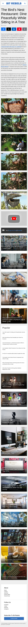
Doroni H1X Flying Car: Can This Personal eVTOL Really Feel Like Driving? (12, 487)
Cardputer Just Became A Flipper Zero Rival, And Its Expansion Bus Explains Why (13, 577)
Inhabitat (19, 230)
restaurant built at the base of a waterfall (11, 46)
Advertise (6, 593)
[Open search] (25, 2)
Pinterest (6, 607)
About (5, 590)
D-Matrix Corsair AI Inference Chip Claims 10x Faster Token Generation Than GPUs (13, 469)
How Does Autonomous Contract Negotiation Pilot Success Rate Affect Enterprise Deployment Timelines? (13, 265)
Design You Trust (12, 230)
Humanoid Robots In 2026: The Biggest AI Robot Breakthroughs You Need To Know (13, 384)
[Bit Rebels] (13, 4)
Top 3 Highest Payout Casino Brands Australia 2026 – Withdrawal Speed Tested (13, 560)
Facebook (6, 604)
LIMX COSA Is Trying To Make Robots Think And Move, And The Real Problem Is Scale (13, 420)
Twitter (5, 606)
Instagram (6, 609)
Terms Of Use (7, 595)
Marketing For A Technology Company (13, 303)
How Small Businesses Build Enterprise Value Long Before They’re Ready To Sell (13, 319)
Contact (6, 591)
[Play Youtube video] (14, 218)
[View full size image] (14, 105)
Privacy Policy (7, 594)
